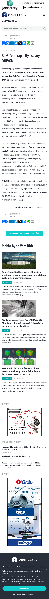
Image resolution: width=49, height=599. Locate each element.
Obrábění (6, 330)
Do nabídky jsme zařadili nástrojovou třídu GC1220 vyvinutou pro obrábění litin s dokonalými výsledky (21, 464)
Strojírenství (7, 282)
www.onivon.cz (41, 207)
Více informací (24, 584)
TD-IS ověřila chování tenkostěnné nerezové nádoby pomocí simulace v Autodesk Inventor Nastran (21, 371)
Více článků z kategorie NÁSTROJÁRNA (24, 233)
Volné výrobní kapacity (25, 567)
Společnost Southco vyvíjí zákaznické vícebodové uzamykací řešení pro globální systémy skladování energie (24, 275)
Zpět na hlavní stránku (14, 37)
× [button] (46, 570)
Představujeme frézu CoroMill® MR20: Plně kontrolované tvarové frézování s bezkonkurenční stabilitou (22, 323)
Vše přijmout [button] (24, 588)
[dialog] (24, 583)
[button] (24, 594)
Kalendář (7, 567)
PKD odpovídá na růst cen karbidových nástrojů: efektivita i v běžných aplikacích (24, 448)
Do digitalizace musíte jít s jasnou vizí (16, 456)
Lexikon (42, 567)
